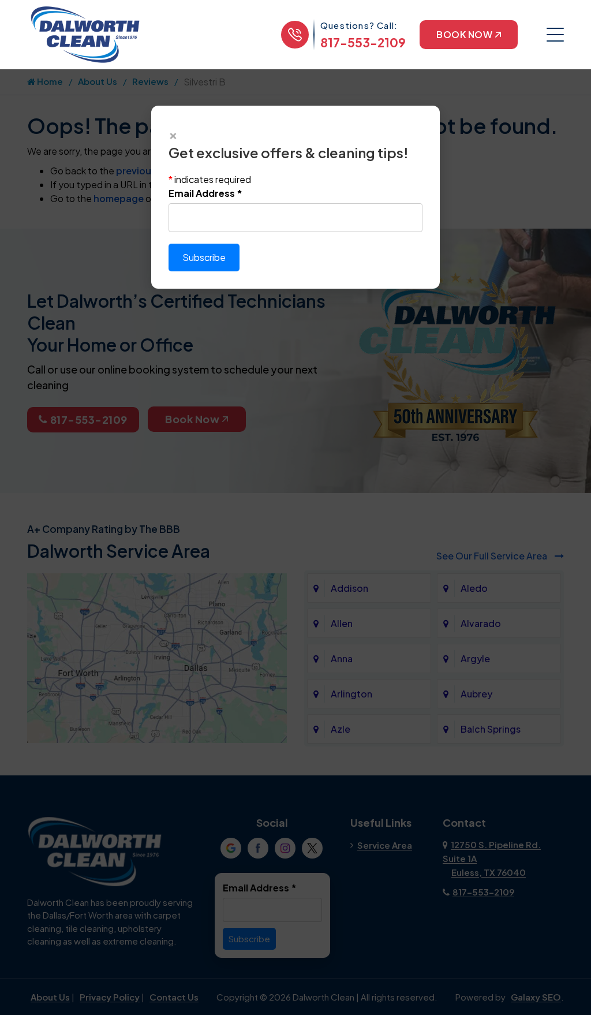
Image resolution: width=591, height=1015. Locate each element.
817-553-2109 (363, 42)
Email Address (205, 193)
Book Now (464, 34)
